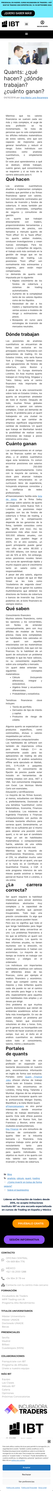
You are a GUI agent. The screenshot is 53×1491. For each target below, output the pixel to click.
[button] (49, 1441)
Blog (9, 1174)
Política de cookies (13, 1488)
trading (36, 1178)
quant (28, 1178)
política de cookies (18, 1460)
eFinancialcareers (15, 1106)
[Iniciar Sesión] (42, 22)
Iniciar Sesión (42, 26)
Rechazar (26, 1474)
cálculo (20, 1178)
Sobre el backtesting (18, 1190)
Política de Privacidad (29, 1488)
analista (11, 1178)
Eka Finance (12, 1129)
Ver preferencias (26, 1481)
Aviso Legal (42, 1488)
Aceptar (26, 1467)
